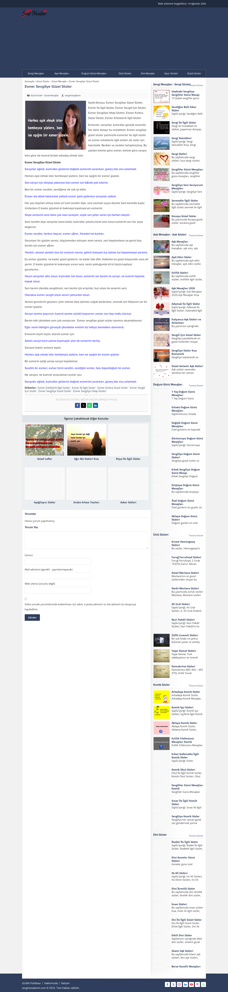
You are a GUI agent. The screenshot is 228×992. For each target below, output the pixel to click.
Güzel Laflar (44, 458)
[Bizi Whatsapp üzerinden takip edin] (203, 984)
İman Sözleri (179, 904)
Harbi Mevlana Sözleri (185, 588)
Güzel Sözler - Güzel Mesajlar (51, 81)
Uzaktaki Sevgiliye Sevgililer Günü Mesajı (186, 93)
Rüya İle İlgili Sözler (128, 458)
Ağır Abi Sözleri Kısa (86, 458)
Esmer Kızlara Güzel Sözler (112, 387)
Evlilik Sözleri (180, 272)
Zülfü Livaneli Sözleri (185, 635)
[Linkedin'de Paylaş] (95, 405)
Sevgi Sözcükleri (182, 138)
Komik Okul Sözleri (183, 769)
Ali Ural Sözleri (181, 604)
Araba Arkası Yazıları (86, 502)
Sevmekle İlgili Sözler (185, 200)
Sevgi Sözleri (179, 153)
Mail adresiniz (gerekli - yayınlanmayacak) (48, 569)
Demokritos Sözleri (183, 666)
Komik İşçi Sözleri (182, 707)
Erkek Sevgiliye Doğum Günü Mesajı (186, 471)
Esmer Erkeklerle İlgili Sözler (54, 387)
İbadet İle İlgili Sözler (185, 842)
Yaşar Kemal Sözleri (184, 650)
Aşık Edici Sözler (182, 257)
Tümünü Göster (196, 85)
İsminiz (29, 555)
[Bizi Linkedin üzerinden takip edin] (185, 984)
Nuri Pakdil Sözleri (183, 619)
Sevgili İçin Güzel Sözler (186, 335)
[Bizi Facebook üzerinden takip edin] (167, 984)
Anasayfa (29, 81)
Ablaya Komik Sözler (184, 723)
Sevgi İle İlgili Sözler (184, 122)
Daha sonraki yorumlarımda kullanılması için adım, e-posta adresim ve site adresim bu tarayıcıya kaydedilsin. (80, 607)
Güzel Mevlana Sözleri (185, 572)
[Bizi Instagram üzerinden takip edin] (179, 984)
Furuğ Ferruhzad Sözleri (186, 557)
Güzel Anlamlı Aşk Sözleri (187, 366)
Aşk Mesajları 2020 (183, 288)
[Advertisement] (114, 44)
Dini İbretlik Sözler (183, 888)
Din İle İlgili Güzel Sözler (187, 919)
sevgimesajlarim (73, 95)
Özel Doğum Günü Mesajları (183, 502)
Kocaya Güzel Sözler (184, 216)
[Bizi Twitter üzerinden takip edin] (173, 984)
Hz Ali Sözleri (180, 873)
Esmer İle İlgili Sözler (83, 387)
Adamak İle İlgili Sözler (186, 303)
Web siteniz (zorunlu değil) (40, 583)
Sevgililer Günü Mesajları (187, 169)
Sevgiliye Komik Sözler (186, 816)
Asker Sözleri (128, 502)
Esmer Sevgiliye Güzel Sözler (54, 391)
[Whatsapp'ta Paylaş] (89, 405)
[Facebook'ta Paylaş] (77, 405)
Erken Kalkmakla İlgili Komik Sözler (185, 755)
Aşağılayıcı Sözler (44, 502)
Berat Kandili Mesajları (186, 966)
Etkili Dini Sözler (182, 935)
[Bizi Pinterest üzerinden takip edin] (197, 984)
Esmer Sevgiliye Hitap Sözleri (89, 391)
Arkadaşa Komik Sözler (186, 691)
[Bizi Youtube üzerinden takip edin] (191, 984)
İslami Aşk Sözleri (182, 951)
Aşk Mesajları (180, 241)
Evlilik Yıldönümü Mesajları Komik (183, 740)
